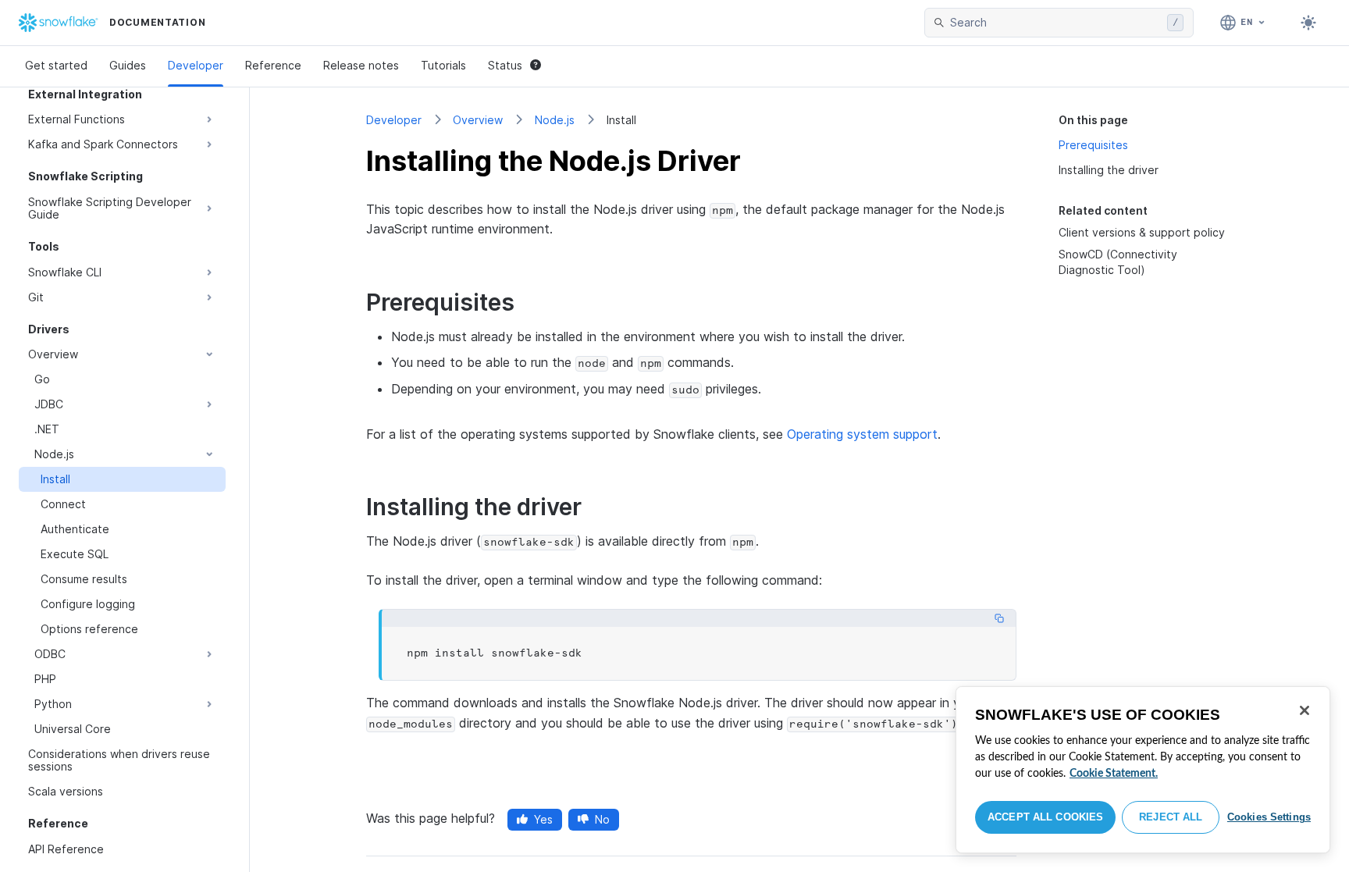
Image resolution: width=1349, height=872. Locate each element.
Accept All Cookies (1045, 817)
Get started (56, 65)
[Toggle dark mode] (1308, 22)
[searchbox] (1055, 23)
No (602, 819)
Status (505, 65)
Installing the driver (1109, 169)
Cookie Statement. (1114, 773)
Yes (543, 819)
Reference (273, 65)
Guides (127, 65)
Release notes (361, 65)
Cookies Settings (1269, 817)
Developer (195, 65)
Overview (478, 119)
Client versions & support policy (1142, 232)
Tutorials (443, 65)
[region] (1143, 769)
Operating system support (862, 434)
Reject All (1170, 817)
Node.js (555, 119)
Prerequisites (1093, 144)
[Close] (1304, 710)
